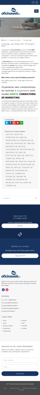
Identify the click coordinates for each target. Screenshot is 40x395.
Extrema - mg (9, 143)
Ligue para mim (20, 255)
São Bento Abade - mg (12, 137)
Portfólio (24, 326)
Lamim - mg (9, 134)
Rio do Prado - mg (11, 155)
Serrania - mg (31, 161)
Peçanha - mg (22, 161)
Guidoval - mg (29, 155)
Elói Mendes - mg (10, 179)
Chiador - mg (30, 143)
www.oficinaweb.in (9, 311)
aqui (23, 80)
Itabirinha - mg (20, 158)
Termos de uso (14, 388)
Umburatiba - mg (21, 176)
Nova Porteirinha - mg (21, 170)
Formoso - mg (9, 173)
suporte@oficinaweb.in (10, 305)
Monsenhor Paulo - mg (27, 140)
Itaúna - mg (17, 167)
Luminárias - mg (18, 134)
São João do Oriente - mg (13, 164)
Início (5, 40)
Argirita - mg (23, 137)
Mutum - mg (20, 155)
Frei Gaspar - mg (10, 176)
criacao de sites (15, 40)
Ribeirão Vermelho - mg (27, 164)
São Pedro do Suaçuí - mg (27, 149)
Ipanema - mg (27, 182)
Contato (20, 226)
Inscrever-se (20, 373)
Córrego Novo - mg (27, 167)
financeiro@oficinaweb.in (11, 308)
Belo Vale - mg (10, 182)
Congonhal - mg (10, 158)
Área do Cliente (8, 326)
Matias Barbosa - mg (11, 146)
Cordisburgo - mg (11, 185)
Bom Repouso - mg (22, 179)
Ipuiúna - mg (22, 152)
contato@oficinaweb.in (10, 303)
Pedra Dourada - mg (20, 143)
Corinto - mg (18, 182)
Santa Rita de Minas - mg (12, 140)
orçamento (23, 90)
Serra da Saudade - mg (12, 149)
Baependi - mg (10, 170)
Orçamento (6, 328)
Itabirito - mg (9, 167)
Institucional (7, 331)
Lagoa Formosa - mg (11, 152)
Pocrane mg (27, 40)
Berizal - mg (22, 146)
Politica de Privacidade (30, 388)
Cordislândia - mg (20, 173)
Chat (23, 323)
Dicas (5, 323)
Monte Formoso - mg (11, 161)
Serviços (24, 320)
